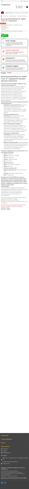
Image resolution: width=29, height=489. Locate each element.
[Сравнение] (24, 1)
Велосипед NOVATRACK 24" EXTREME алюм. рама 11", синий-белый (14, 265)
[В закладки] (27, 213)
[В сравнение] (27, 215)
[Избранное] (21, 1)
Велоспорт (6, 16)
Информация (4, 435)
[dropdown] (2, 1)
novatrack (3, 29)
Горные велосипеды (22, 16)
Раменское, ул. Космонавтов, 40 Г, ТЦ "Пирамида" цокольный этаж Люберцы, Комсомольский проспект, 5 (15, 459)
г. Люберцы (19, 7)
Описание (3, 72)
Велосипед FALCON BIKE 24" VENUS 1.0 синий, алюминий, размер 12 (13, 391)
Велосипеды (13, 16)
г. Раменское (20, 6)
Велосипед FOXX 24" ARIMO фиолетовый (10, 328)
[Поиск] (26, 13)
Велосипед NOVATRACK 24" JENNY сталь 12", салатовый (13, 233)
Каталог (3, 442)
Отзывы (9, 72)
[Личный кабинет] (27, 1)
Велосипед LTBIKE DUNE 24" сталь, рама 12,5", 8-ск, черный (14, 359)
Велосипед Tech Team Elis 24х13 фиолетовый (10, 422)
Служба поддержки (6, 439)
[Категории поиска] (6, 13)
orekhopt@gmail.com (6, 452)
